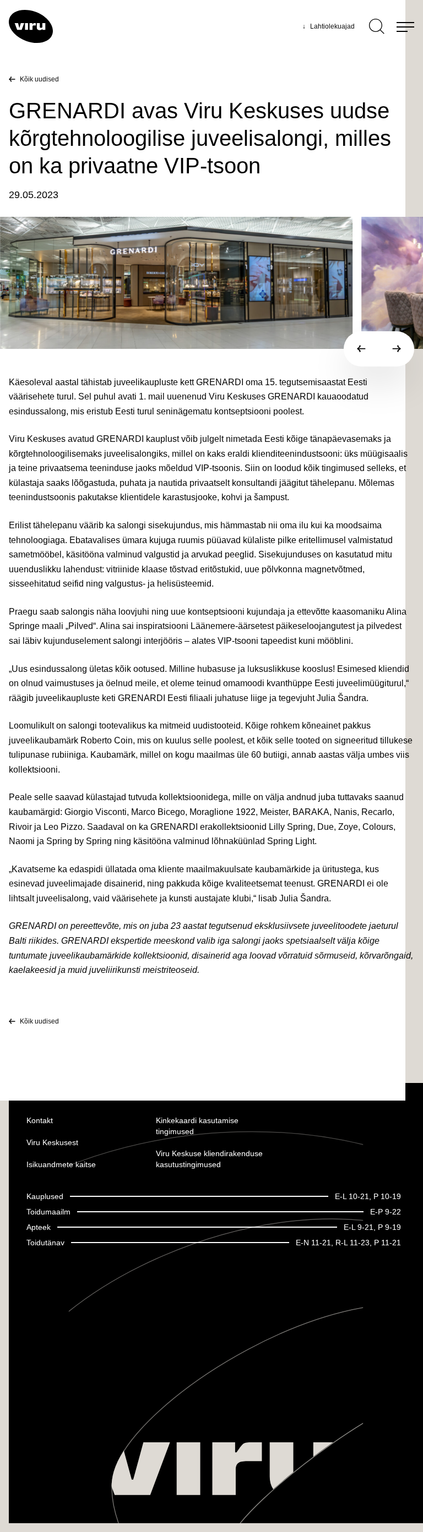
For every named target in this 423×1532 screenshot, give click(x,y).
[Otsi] (377, 26)
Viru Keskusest (52, 1142)
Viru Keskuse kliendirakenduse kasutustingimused (209, 1159)
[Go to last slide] (361, 348)
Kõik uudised (39, 79)
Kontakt (39, 1120)
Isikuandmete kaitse (61, 1164)
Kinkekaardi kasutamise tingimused (197, 1126)
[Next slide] (396, 348)
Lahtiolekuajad (328, 26)
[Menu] (405, 26)
